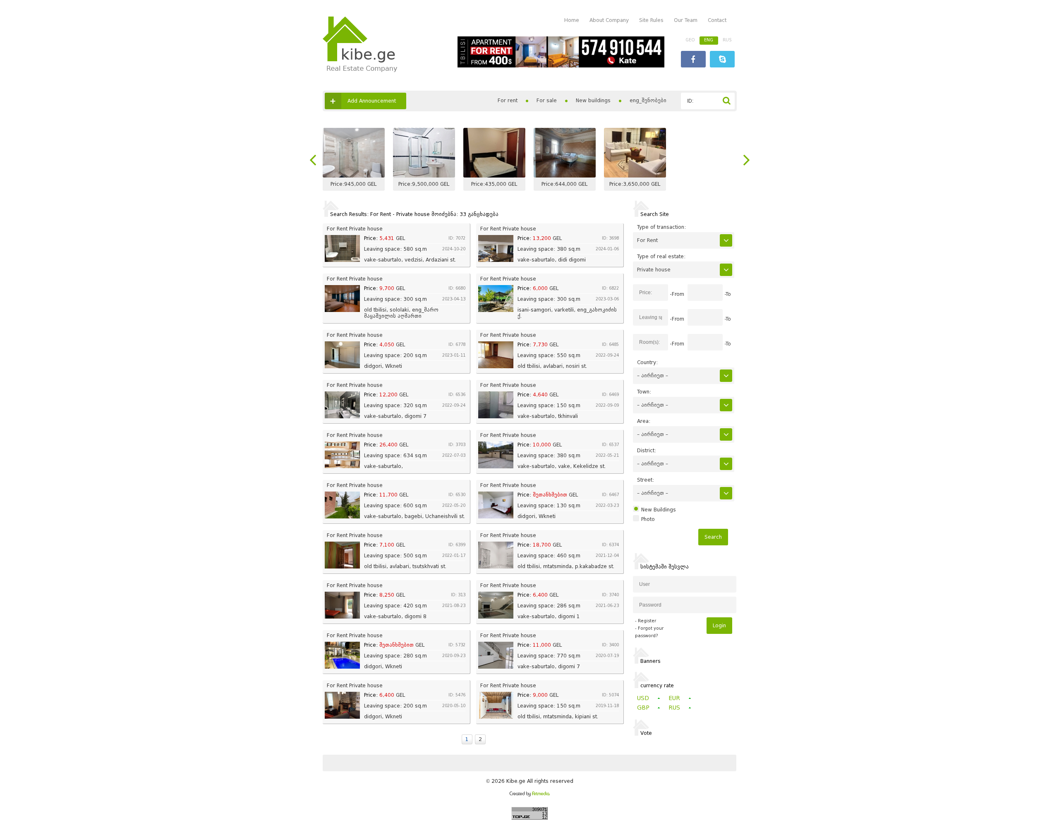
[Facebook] (693, 60)
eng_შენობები (648, 100)
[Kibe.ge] (360, 70)
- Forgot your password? (649, 632)
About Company (609, 20)
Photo (648, 519)
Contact (717, 20)
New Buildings (658, 509)
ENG (708, 40)
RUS (727, 40)
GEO (690, 40)
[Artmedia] (529, 795)
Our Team (685, 20)
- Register (645, 621)
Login (719, 625)
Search (713, 537)
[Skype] (722, 60)
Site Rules (651, 20)
